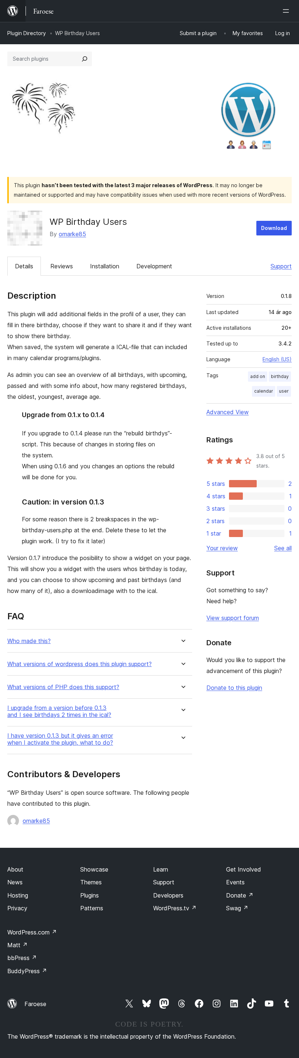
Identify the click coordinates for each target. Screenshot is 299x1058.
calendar (263, 391)
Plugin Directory (26, 33)
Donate (239, 895)
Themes (91, 882)
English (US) (277, 359)
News (15, 882)
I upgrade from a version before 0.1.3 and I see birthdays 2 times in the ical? (59, 711)
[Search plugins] (84, 59)
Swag (237, 908)
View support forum (232, 617)
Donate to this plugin (234, 687)
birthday (280, 376)
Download (274, 228)
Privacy (17, 908)
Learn (160, 869)
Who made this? (29, 641)
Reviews (61, 266)
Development (154, 266)
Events (235, 882)
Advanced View (227, 412)
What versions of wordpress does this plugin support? (79, 664)
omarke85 (72, 234)
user (284, 391)
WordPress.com (32, 932)
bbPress (22, 957)
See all (283, 548)
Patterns (91, 908)
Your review (222, 548)
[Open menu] (287, 11)
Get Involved (243, 869)
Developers (168, 895)
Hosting (17, 895)
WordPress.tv (175, 908)
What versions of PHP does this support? (63, 687)
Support (281, 266)
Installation (104, 266)
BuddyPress (27, 971)
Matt (17, 945)
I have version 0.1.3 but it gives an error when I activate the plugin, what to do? (60, 739)
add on (257, 376)
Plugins (89, 895)
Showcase (94, 869)
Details (24, 266)
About (15, 869)
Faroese (35, 1004)
